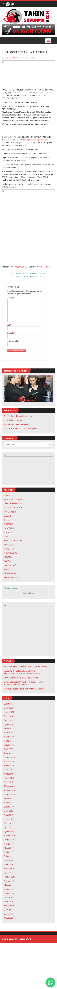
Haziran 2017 (9, 839)
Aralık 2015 (8, 901)
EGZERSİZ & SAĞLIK (13, 507)
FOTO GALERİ (10, 511)
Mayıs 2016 (9, 881)
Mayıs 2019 (9, 761)
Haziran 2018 (9, 794)
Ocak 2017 (8, 860)
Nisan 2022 (9, 728)
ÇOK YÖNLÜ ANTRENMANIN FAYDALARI (21, 677)
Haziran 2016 (9, 876)
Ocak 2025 (8, 708)
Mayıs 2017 (9, 843)
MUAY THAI (9, 548)
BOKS (6, 495)
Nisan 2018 (9, 798)
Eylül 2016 (8, 872)
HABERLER (23, 266)
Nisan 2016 (9, 885)
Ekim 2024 (8, 716)
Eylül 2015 (8, 913)
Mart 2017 (8, 852)
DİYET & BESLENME (13, 503)
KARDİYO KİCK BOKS (13, 540)
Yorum (10, 298)
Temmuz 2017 (10, 835)
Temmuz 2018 (10, 790)
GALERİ (7, 515)
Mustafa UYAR (11, 58)
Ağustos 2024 (10, 724)
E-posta (11, 333)
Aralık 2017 (8, 815)
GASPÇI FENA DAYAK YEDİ (28, 276)
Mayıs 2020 (9, 736)
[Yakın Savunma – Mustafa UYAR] (26, 16)
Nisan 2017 (9, 848)
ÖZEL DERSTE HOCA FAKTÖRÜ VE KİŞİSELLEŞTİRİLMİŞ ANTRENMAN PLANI (22, 672)
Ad (9, 325)
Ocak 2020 (8, 749)
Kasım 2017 (9, 819)
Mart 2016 (8, 889)
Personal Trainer (43, 266)
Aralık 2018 (8, 773)
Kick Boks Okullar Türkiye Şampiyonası (28, 273)
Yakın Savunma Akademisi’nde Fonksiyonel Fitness (25, 666)
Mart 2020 (8, 740)
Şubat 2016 (9, 893)
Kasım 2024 (9, 712)
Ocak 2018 (8, 810)
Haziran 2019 (9, 757)
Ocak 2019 (8, 769)
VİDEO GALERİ (10, 573)
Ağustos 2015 (10, 918)
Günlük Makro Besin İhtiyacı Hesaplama (20, 428)
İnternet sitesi (13, 341)
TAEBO (7, 569)
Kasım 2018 (9, 778)
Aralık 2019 (8, 753)
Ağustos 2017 (10, 831)
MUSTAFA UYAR (11, 553)
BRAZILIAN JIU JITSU (13, 499)
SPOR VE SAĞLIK (11, 565)
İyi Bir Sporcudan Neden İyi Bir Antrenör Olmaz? (24, 688)
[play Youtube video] (28, 388)
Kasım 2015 (9, 905)
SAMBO (7, 561)
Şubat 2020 (9, 745)
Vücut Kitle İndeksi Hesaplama (16, 424)
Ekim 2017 (8, 823)
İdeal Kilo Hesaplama (13, 420)
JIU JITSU (8, 532)
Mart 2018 (8, 802)
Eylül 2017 (8, 827)
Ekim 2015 (8, 909)
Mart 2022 (8, 732)
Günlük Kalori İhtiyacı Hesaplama (18, 416)
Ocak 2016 (8, 897)
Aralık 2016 (8, 864)
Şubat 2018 (9, 806)
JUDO (6, 536)
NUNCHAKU (9, 557)
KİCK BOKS (9, 544)
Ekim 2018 (8, 782)
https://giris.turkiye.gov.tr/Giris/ (34, 140)
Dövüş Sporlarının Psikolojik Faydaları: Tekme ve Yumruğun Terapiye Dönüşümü (24, 683)
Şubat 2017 (9, 856)
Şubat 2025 (9, 703)
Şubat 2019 (9, 765)
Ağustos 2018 (10, 786)
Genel (14, 266)
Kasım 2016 (9, 868)
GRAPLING (9, 524)
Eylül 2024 (8, 720)
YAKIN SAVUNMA (11, 577)
